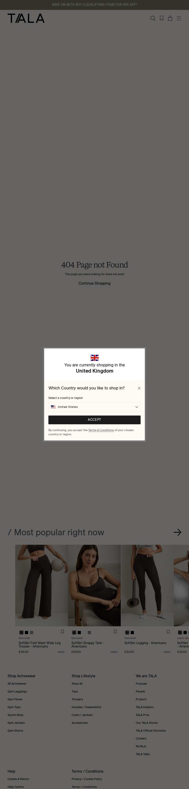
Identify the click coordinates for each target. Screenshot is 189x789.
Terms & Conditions (101, 430)
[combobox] (94, 407)
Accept (94, 420)
